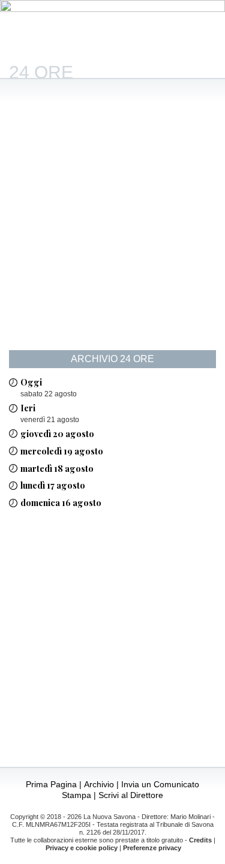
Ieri (27, 408)
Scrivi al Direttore (130, 795)
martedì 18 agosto (57, 468)
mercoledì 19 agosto (61, 451)
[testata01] (112, 9)
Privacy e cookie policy (82, 847)
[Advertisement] (112, 223)
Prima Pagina (51, 784)
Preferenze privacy (152, 847)
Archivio (99, 784)
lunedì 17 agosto (52, 485)
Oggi (31, 382)
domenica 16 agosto (60, 502)
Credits (200, 840)
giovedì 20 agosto (57, 433)
